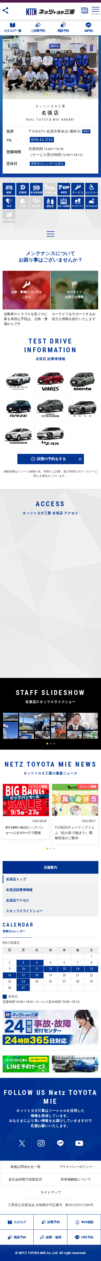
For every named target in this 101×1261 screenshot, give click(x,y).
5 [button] (57, 94)
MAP (86, 131)
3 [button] (51, 94)
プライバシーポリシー (76, 1167)
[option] (50, 67)
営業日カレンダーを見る (47, 163)
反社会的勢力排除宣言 (25, 1179)
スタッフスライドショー (24, 911)
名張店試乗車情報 (19, 890)
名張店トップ (16, 879)
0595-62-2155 (42, 140)
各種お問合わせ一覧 (25, 1167)
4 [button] (54, 94)
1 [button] (44, 94)
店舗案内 (50, 867)
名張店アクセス (17, 900)
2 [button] (47, 94)
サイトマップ (51, 1192)
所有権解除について (76, 1179)
